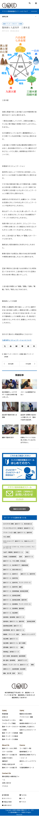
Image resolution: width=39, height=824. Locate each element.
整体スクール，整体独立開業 (11, 595)
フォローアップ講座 (9, 723)
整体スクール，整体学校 (28, 574)
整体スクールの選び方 (9, 755)
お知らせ (5, 717)
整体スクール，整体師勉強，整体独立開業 (15, 591)
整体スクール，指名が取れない (12, 569)
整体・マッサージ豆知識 (10, 733)
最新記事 (5, 16)
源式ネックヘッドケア (28, 634)
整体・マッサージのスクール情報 (12, 24)
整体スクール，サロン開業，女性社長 (14, 561)
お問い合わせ (6, 783)
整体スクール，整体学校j (10, 578)
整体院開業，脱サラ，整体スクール (13, 630)
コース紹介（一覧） (26, 748)
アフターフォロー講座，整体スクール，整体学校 (17, 532)
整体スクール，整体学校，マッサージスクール (17, 582)
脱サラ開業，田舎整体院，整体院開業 (14, 656)
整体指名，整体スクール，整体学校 (13, 621)
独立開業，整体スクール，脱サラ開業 (14, 643)
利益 (27, 552)
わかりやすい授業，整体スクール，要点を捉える (17, 524)
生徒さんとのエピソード (28, 730)
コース (23, 798)
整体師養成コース (26, 751)
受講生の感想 (7, 802)
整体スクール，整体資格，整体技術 (13, 608)
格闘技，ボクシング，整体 (11, 634)
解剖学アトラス (22, 660)
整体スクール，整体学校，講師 (12, 587)
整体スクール (29, 556)
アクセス (5, 786)
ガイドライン (7, 798)
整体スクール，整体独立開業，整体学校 (15, 600)
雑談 (21, 720)
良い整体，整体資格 (9, 660)
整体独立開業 (31, 621)
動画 (21, 733)
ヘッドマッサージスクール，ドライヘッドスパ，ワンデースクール (19, 547)
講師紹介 (5, 761)
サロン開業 (6, 537)
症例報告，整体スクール (10, 647)
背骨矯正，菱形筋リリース (11, 652)
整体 (20, 556)
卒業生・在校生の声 (8, 764)
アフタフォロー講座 (26, 717)
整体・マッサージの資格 (10, 739)
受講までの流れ (7, 758)
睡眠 (22, 647)
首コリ (20, 673)
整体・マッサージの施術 (10, 736)
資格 (32, 665)
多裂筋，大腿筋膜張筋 (9, 556)
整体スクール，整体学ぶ (10, 574)
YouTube (24, 795)
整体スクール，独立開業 (10, 613)
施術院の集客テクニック (28, 723)
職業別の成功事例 (19, 509)
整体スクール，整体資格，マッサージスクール (17, 604)
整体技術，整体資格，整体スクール (13, 617)
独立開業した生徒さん (27, 726)
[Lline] (22, 346)
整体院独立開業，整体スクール (12, 626)
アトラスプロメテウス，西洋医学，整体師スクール (18, 528)
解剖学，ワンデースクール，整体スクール (15, 665)
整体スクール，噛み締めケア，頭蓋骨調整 (15, 565)
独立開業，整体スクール (10, 639)
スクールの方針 (7, 751)
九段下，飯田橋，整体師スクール (13, 552)
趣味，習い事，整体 (9, 673)
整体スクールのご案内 (9, 748)
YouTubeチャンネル (9, 720)
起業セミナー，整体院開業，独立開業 (14, 669)
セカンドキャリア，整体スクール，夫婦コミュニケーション (19, 541)
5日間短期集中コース (27, 767)
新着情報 (5, 714)
